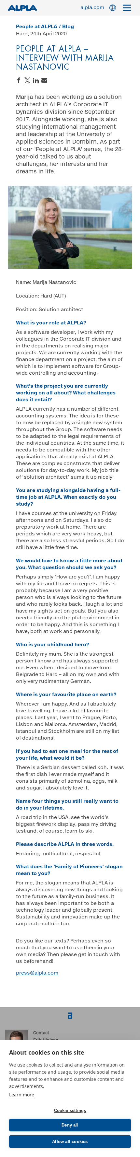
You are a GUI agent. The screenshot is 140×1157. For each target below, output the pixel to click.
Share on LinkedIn (36, 80)
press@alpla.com (37, 973)
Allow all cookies (70, 1141)
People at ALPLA (36, 26)
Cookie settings (70, 1110)
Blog (68, 26)
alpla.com (92, 7)
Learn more (21, 1095)
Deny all (70, 1125)
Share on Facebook (19, 80)
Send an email (44, 80)
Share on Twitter (27, 80)
